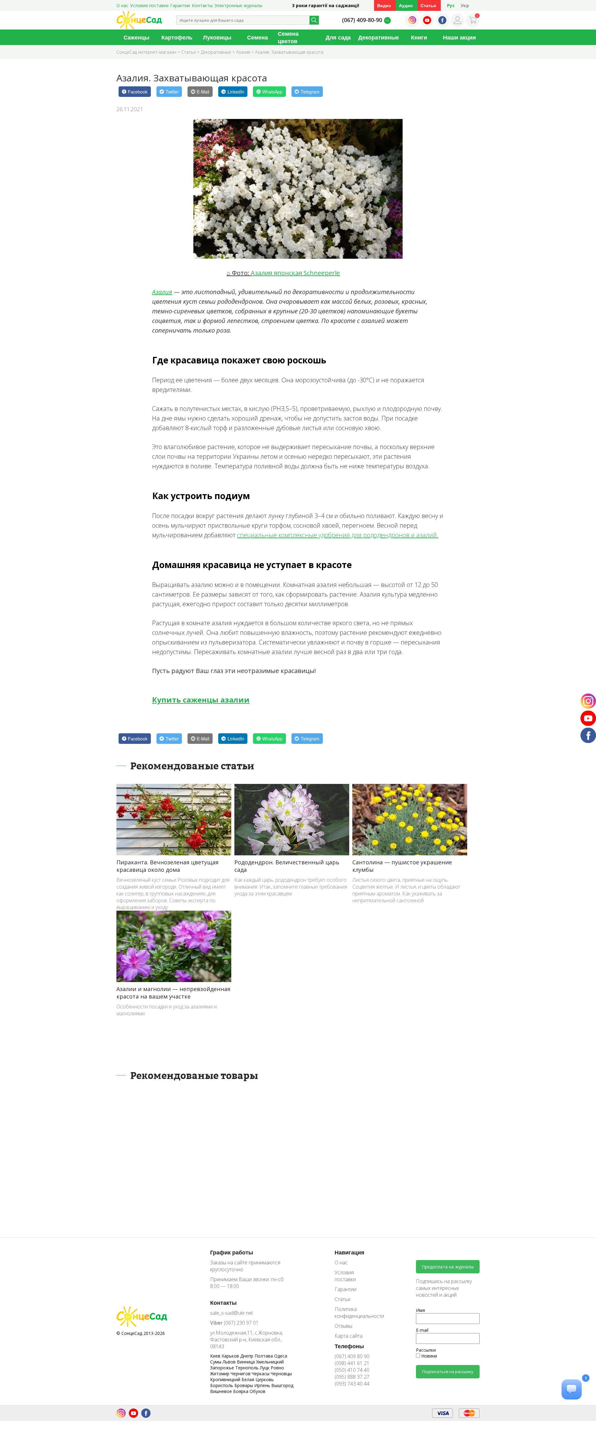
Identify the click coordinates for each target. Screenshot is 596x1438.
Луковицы (217, 37)
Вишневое (221, 1391)
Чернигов (241, 1374)
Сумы (216, 1362)
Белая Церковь (258, 1379)
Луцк (265, 1368)
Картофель (176, 37)
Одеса (280, 1356)
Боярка (241, 1391)
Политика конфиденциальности (355, 1312)
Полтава (264, 1356)
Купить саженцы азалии (201, 699)
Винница (246, 1362)
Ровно (277, 1368)
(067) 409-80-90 (362, 20)
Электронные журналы (238, 5)
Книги (419, 37)
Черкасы (261, 1374)
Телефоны (349, 1346)
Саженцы (136, 37)
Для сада (338, 37)
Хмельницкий (270, 1362)
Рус (451, 5)
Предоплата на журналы (448, 1267)
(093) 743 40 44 (352, 1383)
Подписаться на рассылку (447, 1371)
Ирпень (262, 1385)
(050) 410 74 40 (352, 1370)
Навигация (349, 1252)
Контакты (202, 5)
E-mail (422, 1330)
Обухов (257, 1391)
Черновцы (281, 1374)
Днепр (247, 1356)
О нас (122, 5)
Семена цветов (288, 37)
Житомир (220, 1374)
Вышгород (282, 1385)
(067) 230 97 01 (234, 1322)
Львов (230, 1362)
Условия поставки (149, 5)
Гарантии (180, 5)
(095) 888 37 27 (352, 1376)
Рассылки (426, 1350)
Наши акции (459, 37)
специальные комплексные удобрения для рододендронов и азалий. (337, 535)
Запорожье (222, 1368)
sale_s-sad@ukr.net (231, 1312)
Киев (216, 1356)
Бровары (244, 1385)
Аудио (406, 5)
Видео (384, 5)
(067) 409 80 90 (352, 1356)
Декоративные (378, 37)
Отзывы (343, 1325)
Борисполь (222, 1385)
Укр (465, 5)
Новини (428, 1356)
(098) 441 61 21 (352, 1363)
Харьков (231, 1356)
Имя (420, 1310)
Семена (257, 37)
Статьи (428, 5)
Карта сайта (349, 1335)
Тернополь (247, 1368)
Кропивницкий (226, 1379)
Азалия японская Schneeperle (295, 273)
